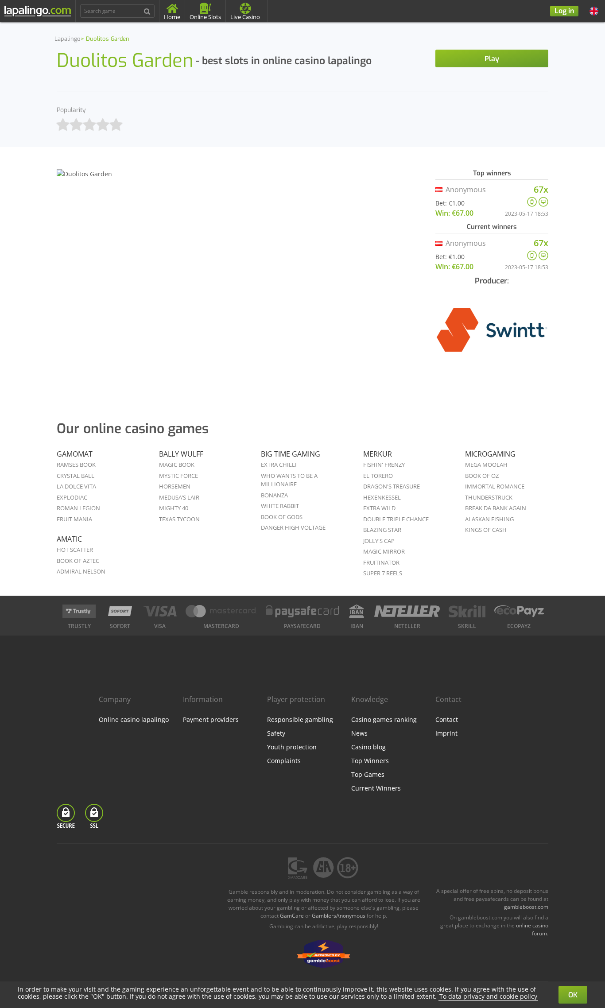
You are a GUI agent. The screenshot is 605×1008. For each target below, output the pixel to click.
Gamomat (75, 454)
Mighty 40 (173, 508)
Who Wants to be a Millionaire (289, 480)
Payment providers (211, 719)
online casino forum (532, 929)
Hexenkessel (382, 497)
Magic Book (176, 465)
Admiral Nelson (81, 571)
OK (573, 995)
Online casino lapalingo (134, 719)
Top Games (367, 774)
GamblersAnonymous (338, 915)
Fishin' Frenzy (384, 465)
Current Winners (376, 788)
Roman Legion (78, 508)
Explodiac (72, 497)
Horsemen (174, 486)
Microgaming (490, 454)
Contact (446, 719)
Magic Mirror (384, 551)
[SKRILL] (467, 611)
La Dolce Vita (76, 486)
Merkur (377, 454)
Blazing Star (382, 530)
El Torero (378, 476)
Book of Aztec (78, 561)
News (359, 733)
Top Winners (370, 760)
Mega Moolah (486, 465)
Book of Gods (281, 517)
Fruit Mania (74, 519)
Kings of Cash (486, 530)
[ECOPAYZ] (519, 611)
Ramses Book (76, 465)
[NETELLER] (407, 611)
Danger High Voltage (293, 527)
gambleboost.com (526, 907)
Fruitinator (381, 562)
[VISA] (159, 611)
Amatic (69, 539)
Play (492, 58)
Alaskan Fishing (489, 519)
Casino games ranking (384, 719)
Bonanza (274, 495)
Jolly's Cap (379, 541)
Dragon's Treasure (391, 486)
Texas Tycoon (179, 519)
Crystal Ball (75, 476)
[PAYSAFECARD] (302, 611)
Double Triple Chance (396, 519)
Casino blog (368, 747)
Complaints (284, 760)
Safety (276, 733)
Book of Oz (482, 476)
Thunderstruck (488, 497)
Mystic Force (178, 476)
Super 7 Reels (382, 573)
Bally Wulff (181, 454)
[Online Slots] (491, 336)
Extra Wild (379, 508)
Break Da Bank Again (495, 508)
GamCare (292, 915)
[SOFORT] (120, 611)
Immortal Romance (494, 486)
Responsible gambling (300, 719)
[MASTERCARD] (221, 611)
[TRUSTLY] (79, 611)
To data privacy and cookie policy (488, 996)
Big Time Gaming (290, 454)
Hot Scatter (75, 550)
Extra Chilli (279, 465)
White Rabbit (280, 506)
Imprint (446, 733)
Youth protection (292, 747)
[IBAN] (356, 611)
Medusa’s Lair (179, 497)
